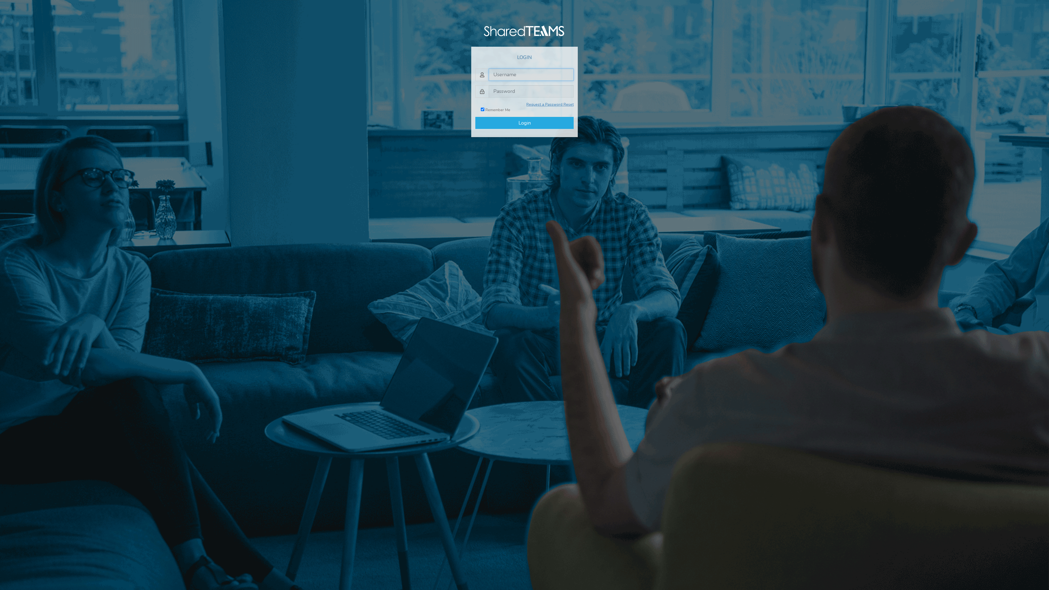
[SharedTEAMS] (524, 30)
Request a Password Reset (550, 104)
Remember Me (497, 110)
